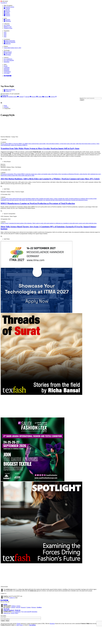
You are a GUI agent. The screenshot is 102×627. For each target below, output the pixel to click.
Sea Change (7, 25)
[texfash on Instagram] (10, 75)
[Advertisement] (48, 127)
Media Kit (8, 43)
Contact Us (12, 597)
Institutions (6, 70)
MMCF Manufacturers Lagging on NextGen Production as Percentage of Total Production (38, 203)
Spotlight (7, 19)
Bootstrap (52, 623)
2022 (5, 36)
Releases (7, 14)
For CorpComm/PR (9, 60)
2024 (5, 33)
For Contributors (8, 59)
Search (81, 98)
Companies (6, 67)
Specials (7, 9)
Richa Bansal (8, 52)
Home (5, 105)
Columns (7, 8)
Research (7, 11)
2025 (5, 32)
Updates (7, 12)
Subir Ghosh (8, 53)
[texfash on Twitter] (6, 75)
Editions (13, 606)
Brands (5, 66)
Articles (18, 606)
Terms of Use (6, 613)
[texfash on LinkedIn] (7, 75)
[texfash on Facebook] (4, 75)
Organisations (7, 71)
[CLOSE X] (4, 2)
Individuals (6, 68)
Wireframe (8, 21)
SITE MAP (5, 1)
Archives (7, 15)
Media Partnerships (10, 40)
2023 (5, 35)
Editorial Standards (10, 42)
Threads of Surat (8, 28)
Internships (6, 61)
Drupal (18, 623)
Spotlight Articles (9, 7)
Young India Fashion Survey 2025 (12, 47)
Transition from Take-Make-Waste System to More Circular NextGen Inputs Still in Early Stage (40, 148)
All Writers (8, 54)
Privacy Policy (14, 613)
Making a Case (7, 26)
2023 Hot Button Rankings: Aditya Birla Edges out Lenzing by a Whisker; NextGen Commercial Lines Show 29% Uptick (50, 179)
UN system (6, 73)
